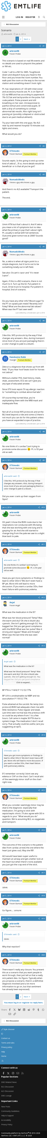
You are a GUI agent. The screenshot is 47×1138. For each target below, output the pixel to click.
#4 (44, 209)
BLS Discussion (7, 1087)
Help (3, 1052)
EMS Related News (9, 1082)
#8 (44, 431)
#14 (43, 735)
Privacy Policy (6, 1124)
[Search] (43, 17)
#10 (43, 507)
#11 (43, 544)
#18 (43, 895)
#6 (44, 320)
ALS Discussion (7, 1091)
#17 (43, 872)
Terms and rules (7, 1043)
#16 (43, 830)
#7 (44, 352)
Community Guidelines (10, 1111)
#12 (43, 597)
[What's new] (38, 17)
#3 (44, 174)
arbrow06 (8, 34)
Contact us (5, 1038)
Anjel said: (8, 661)
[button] (23, 1033)
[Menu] (3, 17)
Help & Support (7, 1115)
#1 (44, 46)
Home (3, 1056)
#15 (43, 790)
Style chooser (9, 1029)
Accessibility (6, 1120)
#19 (43, 918)
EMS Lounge (6, 1095)
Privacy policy (6, 1047)
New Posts (5, 1106)
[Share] (40, 46)
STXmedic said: (10, 750)
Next (26, 39)
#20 (43, 955)
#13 (43, 645)
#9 (44, 460)
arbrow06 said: (10, 476)
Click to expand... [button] (23, 682)
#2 (44, 146)
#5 (44, 246)
